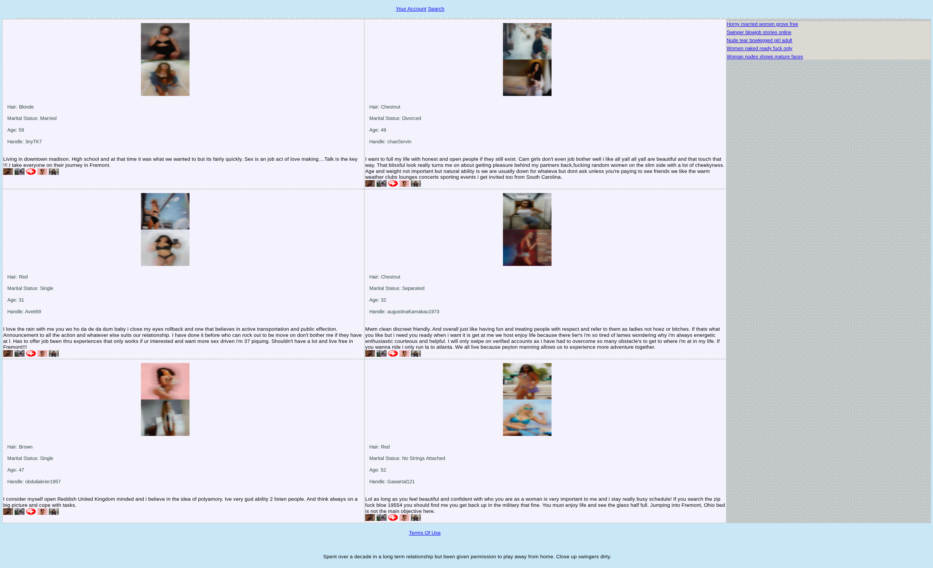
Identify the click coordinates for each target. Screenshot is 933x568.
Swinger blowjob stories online (759, 32)
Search (436, 8)
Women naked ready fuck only (759, 48)
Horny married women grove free (762, 24)
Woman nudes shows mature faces (765, 56)
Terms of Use (425, 532)
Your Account (411, 8)
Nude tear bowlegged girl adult (759, 40)
